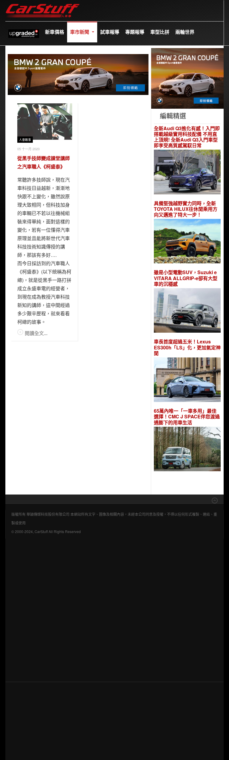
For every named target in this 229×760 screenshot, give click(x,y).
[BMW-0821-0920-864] (78, 73)
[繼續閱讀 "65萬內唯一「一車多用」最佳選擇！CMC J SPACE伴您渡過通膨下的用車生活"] (187, 449)
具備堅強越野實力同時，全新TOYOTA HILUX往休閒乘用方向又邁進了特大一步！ (185, 209)
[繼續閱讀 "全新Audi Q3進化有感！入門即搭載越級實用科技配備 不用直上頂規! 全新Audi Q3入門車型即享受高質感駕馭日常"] (187, 172)
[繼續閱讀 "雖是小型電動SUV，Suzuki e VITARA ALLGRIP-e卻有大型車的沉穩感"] (187, 311)
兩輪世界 (184, 31)
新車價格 (54, 31)
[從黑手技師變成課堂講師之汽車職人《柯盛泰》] (44, 121)
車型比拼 (159, 31)
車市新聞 (80, 31)
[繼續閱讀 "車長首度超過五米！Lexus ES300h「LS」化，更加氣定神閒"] (187, 380)
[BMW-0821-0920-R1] (187, 77)
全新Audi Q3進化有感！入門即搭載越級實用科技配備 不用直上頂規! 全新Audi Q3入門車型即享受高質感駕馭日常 (187, 136)
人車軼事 (25, 140)
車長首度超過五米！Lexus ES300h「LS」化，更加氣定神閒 (187, 347)
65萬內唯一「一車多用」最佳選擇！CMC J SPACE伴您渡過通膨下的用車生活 (187, 416)
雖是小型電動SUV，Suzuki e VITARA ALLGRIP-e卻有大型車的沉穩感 (185, 278)
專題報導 (134, 31)
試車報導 (109, 31)
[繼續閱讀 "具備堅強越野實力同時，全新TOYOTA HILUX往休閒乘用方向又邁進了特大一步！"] (187, 242)
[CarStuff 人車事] (42, 2)
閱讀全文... (36, 333)
